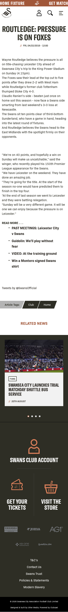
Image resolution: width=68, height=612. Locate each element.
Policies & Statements (34, 580)
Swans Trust (34, 574)
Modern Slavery (34, 587)
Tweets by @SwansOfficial (19, 288)
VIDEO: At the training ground (34, 253)
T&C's (34, 560)
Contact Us (34, 567)
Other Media (33, 607)
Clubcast (54, 607)
